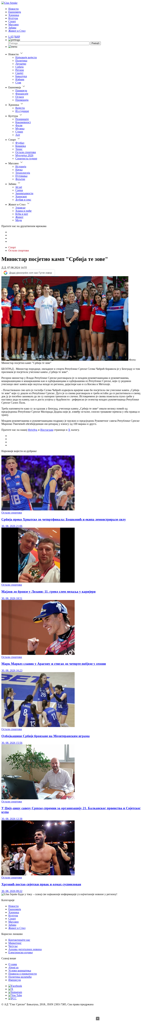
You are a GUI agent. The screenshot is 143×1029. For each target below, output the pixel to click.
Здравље (20, 207)
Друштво (20, 63)
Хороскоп (21, 196)
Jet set (18, 187)
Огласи (19, 96)
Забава (12, 27)
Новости (13, 8)
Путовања (21, 175)
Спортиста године (26, 158)
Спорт (12, 21)
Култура (13, 18)
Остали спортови (25, 152)
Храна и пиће (23, 210)
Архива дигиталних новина (25, 949)
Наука (18, 169)
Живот (19, 217)
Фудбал (19, 142)
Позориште (22, 119)
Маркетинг (15, 943)
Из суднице (22, 111)
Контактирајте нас (19, 939)
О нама (12, 964)
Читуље (13, 946)
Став (18, 82)
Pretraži (95, 43)
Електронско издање (20, 952)
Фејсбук (32, 429)
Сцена (19, 190)
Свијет (19, 73)
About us (13, 967)
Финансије (21, 93)
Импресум (14, 979)
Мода (18, 220)
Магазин (13, 24)
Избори (19, 79)
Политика (21, 60)
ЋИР (17, 36)
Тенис (18, 149)
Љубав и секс (23, 199)
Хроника (13, 15)
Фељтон (20, 179)
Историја (20, 166)
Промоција (21, 99)
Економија (14, 11)
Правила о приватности (22, 973)
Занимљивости (24, 193)
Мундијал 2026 (24, 155)
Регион (19, 69)
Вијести (20, 107)
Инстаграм (46, 429)
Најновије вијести (26, 57)
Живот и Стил (16, 30)
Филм (18, 125)
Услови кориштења (19, 970)
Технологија (22, 172)
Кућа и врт (21, 213)
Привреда (21, 90)
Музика (19, 128)
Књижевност (23, 122)
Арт (17, 134)
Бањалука (21, 76)
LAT (11, 36)
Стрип (19, 131)
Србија (19, 66)
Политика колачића (20, 976)
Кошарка (20, 145)
